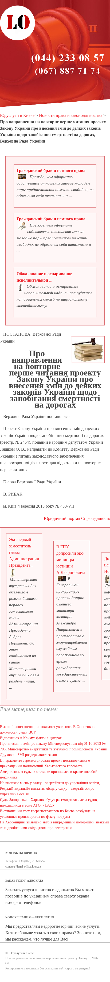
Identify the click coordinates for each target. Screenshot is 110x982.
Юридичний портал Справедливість (77, 518)
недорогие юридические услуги (70, 926)
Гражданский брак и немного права (51, 170)
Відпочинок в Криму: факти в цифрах (31, 738)
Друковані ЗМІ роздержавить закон (28, 755)
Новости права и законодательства (70, 115)
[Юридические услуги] (17, 39)
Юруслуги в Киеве (17, 115)
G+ (7, 963)
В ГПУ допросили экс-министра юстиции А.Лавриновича (70, 559)
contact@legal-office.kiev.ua (23, 866)
